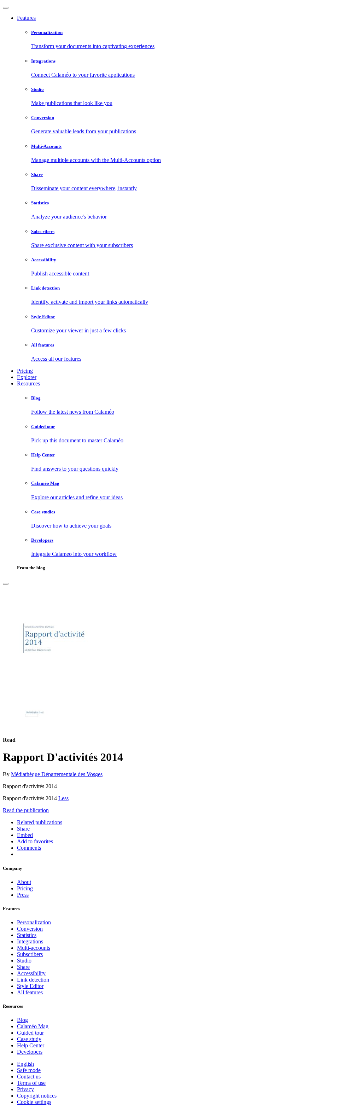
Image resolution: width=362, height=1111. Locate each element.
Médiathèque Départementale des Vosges (57, 774)
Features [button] (26, 18)
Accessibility (31, 973)
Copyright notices (37, 1096)
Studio (24, 961)
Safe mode (29, 1070)
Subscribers (30, 954)
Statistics (26, 935)
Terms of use (31, 1083)
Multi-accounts (33, 948)
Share (23, 967)
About (24, 882)
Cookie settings (34, 1102)
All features (30, 992)
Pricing (25, 371)
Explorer (26, 377)
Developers (29, 1052)
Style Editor (30, 986)
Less (63, 798)
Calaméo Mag (32, 1026)
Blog (22, 1020)
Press (23, 895)
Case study (29, 1039)
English (25, 1064)
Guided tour (30, 1033)
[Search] (5, 584)
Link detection (33, 980)
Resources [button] (28, 383)
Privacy (25, 1089)
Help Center (30, 1045)
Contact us (29, 1077)
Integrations (30, 941)
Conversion (30, 929)
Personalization (34, 922)
